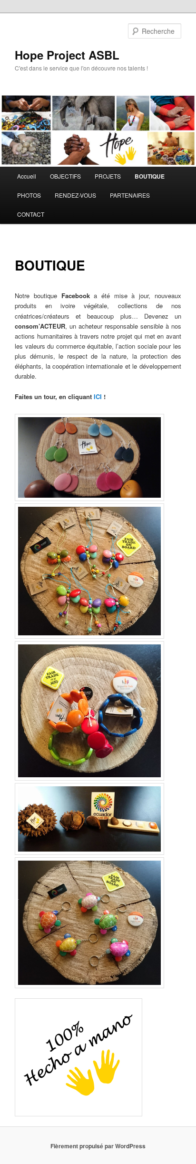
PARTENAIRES (130, 195)
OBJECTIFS (65, 176)
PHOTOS (29, 195)
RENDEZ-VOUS (75, 195)
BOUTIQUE (150, 176)
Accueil (26, 176)
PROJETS (108, 176)
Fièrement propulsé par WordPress (98, 1146)
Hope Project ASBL (67, 55)
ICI (98, 396)
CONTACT (30, 214)
